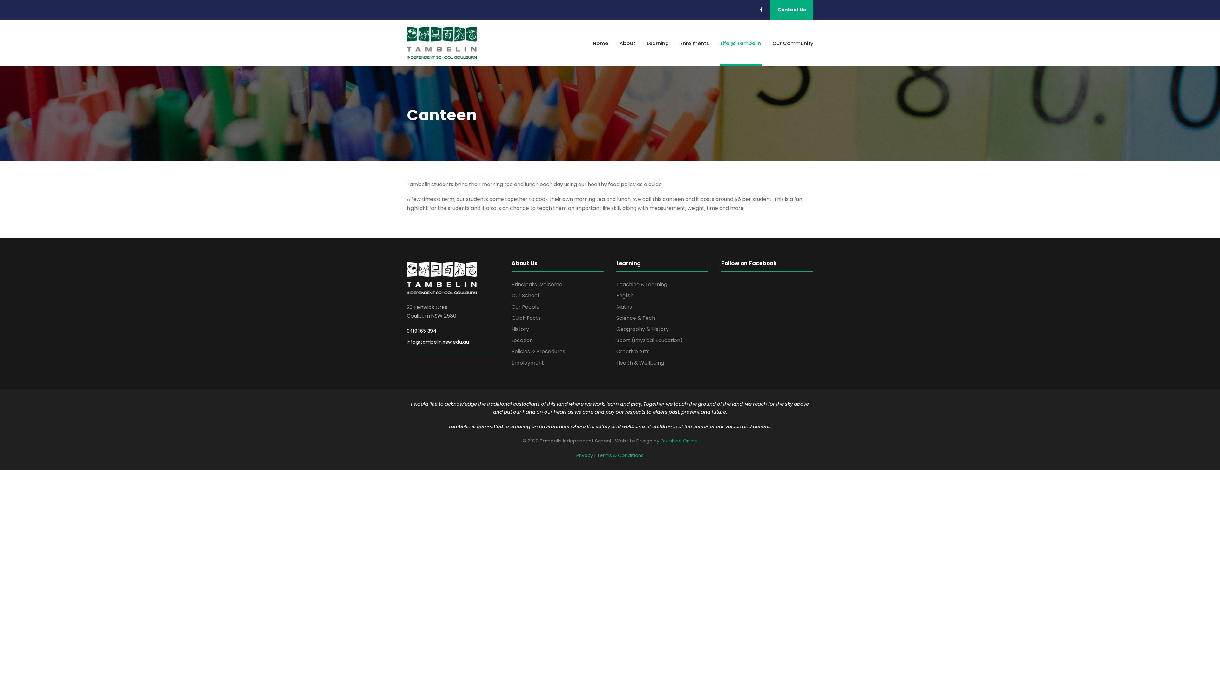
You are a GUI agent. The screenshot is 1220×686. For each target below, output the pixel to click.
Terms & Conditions (620, 455)
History (520, 329)
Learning (658, 43)
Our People (525, 307)
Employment (528, 363)
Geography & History (642, 329)
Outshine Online (679, 440)
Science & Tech (635, 318)
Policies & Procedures (538, 351)
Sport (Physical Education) (649, 340)
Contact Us (791, 9)
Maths (624, 307)
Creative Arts (633, 351)
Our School (525, 295)
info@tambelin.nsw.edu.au (438, 342)
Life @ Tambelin (741, 43)
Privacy (584, 455)
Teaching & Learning (641, 284)
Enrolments (694, 43)
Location (522, 340)
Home (600, 43)
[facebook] (761, 9)
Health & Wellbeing (640, 363)
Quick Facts (526, 318)
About (627, 43)
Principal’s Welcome (537, 284)
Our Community (792, 43)
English (625, 295)
